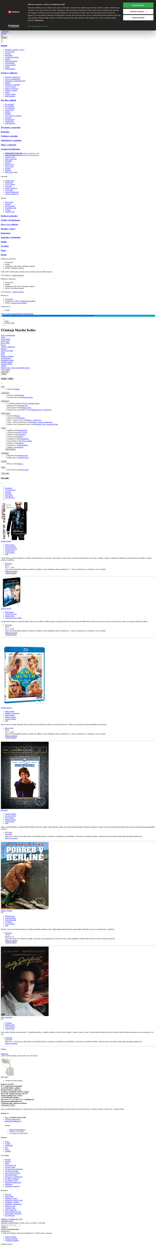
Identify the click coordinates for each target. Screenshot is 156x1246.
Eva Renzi (8, 922)
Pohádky (8, 114)
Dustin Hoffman (10, 814)
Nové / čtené (6, 413)
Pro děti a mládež (8, 100)
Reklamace (9, 1184)
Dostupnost (5, 401)
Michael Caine (10, 916)
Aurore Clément (10, 719)
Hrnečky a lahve (8, 229)
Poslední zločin (6, 541)
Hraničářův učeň (10, 208)
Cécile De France (11, 614)
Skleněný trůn (9, 212)
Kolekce (8, 168)
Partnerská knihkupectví (13, 1121)
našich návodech (18, 275)
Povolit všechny (138, 5)
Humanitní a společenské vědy (15, 81)
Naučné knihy (10, 119)
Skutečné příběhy (7, 364)
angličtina (23, 430)
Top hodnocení (10, 490)
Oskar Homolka (10, 918)
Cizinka (7, 210)
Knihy (7, 1142)
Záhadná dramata (6, 362)
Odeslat (4, 1227)
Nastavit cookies (10, 1237)
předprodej (24, 405)
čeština (20, 437)
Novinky (8, 163)
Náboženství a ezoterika (11, 140)
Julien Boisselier (10, 547)
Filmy (3, 250)
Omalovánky (9, 121)
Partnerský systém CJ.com (14, 1200)
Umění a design (10, 94)
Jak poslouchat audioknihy (14, 1169)
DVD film (8, 563)
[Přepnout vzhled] (2, 41)
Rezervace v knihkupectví (13, 1177)
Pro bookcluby (10, 1215)
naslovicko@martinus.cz (17, 1129)
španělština (25, 439)
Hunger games (10, 206)
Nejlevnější (9, 496)
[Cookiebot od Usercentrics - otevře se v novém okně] (13, 26)
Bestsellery (8, 161)
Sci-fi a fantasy (10, 51)
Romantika (8, 55)
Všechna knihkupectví (12, 1119)
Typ (3, 387)
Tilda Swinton (10, 711)
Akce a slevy (9, 166)
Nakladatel (5, 453)
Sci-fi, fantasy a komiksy (13, 116)
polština (21, 443)
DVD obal (24, 470)
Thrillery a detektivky (8, 347)
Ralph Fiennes (10, 715)
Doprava (8, 1161)
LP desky (5, 246)
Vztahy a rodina (10, 86)
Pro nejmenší (9, 104)
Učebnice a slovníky (9, 136)
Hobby (7, 92)
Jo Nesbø (8, 186)
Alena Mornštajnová (12, 192)
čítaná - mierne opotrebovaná (42, 422)
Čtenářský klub (10, 1208)
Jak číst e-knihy (10, 1167)
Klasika (7, 59)
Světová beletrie (10, 65)
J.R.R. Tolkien (10, 184)
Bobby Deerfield (6, 1017)
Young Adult (9, 110)
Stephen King (9, 180)
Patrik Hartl (9, 182)
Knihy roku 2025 (11, 159)
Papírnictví (6, 233)
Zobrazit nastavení (137, 11)
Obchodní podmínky (12, 1240)
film (18, 389)
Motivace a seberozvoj (12, 77)
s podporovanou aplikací (27, 301)
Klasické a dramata (7, 356)
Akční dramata (6, 358)
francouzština (27, 441)
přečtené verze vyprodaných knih (47, 424)
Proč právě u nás (10, 1165)
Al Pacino (8, 1023)
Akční (3, 337)
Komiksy (8, 53)
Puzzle (3, 255)
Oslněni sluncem (6, 708)
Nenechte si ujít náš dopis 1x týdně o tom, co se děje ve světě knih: (23, 1223)
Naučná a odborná (9, 73)
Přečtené (4, 33)
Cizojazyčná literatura (10, 149)
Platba (7, 1163)
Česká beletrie (10, 63)
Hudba (4, 242)
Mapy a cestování (8, 145)
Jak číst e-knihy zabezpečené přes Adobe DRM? (17, 314)
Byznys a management (12, 79)
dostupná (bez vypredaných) (41, 410)
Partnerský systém (11, 1198)
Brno (6, 1117)
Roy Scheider (9, 818)
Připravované (9, 164)
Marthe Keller (9, 545)
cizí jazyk (23, 432)
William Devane (10, 819)
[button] (80, 567)
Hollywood (24, 458)
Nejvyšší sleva (10, 498)
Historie (7, 83)
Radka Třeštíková (11, 188)
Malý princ (4, 1077)
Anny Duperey (10, 1027)
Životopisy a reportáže (12, 85)
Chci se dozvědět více (36, 26)
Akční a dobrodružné (8, 335)
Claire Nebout (10, 552)
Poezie (7, 67)
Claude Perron (10, 551)
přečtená (22, 418)
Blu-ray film (9, 728)
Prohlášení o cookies (12, 1202)
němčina (22, 434)
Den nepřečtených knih (13, 1212)
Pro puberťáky (10, 108)
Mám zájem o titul (11, 172)
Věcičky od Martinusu (10, 220)
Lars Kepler (9, 190)
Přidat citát (4, 1054)
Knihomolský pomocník (13, 1214)
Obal (3, 467)
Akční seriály (5, 341)
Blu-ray (3, 345)
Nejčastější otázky (11, 1175)
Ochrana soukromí (11, 1239)
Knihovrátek (9, 1196)
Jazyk (3, 428)
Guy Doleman (10, 924)
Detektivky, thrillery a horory (15, 50)
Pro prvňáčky (9, 106)
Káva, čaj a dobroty (9, 224)
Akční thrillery (6, 339)
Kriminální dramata (7, 360)
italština (21, 447)
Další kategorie (10, 69)
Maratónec (4, 810)
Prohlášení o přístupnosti (13, 1204)
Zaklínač (8, 204)
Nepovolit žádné (138, 18)
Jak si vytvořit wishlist (12, 1173)
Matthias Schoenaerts (12, 713)
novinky (21, 395)
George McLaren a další (13, 618)
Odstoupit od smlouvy (12, 1186)
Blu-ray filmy (5, 343)
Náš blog (8, 1194)
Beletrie (4, 46)
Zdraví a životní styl (11, 88)
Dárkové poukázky (9, 216)
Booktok (8, 170)
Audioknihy (5, 32)
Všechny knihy (10, 157)
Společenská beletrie (12, 57)
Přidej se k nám (10, 1206)
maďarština (24, 445)
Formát (4, 461)
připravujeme (26, 408)
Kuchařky (5, 132)
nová (18, 416)
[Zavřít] (2, 383)
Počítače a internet (11, 90)
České (3, 352)
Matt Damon (9, 612)
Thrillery (4, 366)
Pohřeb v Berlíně (6, 911)
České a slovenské (7, 351)
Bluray (20, 464)
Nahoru (3, 1049)
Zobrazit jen (5, 393)
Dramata (4, 349)
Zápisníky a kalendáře (10, 237)
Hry (2, 35)
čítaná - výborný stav (34, 420)
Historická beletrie (11, 61)
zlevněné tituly (28, 397)
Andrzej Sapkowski (11, 194)
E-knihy (8, 1143)
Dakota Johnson (10, 717)
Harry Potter (9, 202)
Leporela (8, 118)
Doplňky (4, 37)
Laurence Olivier (10, 816)
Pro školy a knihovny (12, 1179)
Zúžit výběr (5, 473)
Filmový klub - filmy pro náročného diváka (15, 368)
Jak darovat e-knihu (11, 1171)
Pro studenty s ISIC (11, 1180)
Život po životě (6, 608)
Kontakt (8, 1159)
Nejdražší (8, 494)
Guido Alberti (9, 1029)
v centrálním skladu (32, 403)
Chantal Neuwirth (11, 549)
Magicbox (24, 455)
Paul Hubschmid (10, 920)
